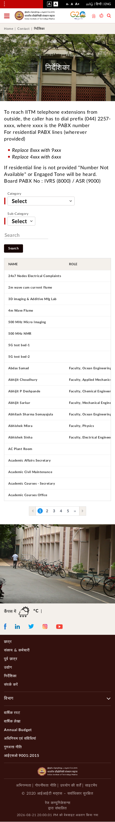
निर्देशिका (10, 676)
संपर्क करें (11, 685)
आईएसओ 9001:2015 (21, 756)
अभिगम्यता (23, 785)
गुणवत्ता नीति (13, 747)
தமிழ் (89, 4)
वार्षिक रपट (12, 713)
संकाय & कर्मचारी (17, 650)
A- (67, 5)
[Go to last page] (82, 511)
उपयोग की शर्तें (70, 785)
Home (8, 28)
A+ (77, 5)
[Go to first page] (32, 511)
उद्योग (8, 667)
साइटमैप (91, 785)
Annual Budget (18, 730)
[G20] (78, 15)
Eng (107, 4)
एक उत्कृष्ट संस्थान (93, 16)
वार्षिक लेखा (12, 721)
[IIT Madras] (35, 15)
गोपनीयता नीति (45, 785)
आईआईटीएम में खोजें (109, 16)
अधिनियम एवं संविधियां (20, 738)
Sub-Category (17, 213)
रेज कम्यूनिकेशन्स (57, 803)
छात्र (8, 642)
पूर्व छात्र (10, 659)
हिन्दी (99, 4)
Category (14, 193)
